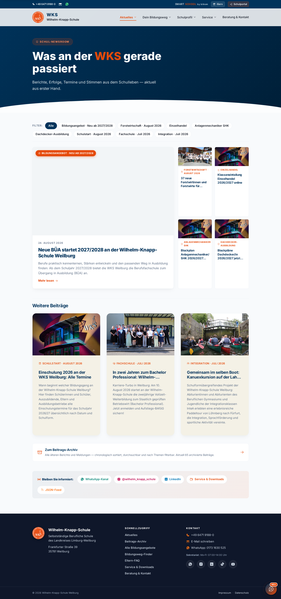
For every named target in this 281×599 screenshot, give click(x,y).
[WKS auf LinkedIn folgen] (212, 564)
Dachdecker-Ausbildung (52, 134)
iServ (220, 4)
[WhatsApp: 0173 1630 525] (67, 4)
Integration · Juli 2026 (173, 134)
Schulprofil (184, 17)
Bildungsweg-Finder (139, 554)
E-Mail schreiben (202, 541)
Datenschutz (242, 592)
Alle (51, 125)
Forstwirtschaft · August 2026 (141, 125)
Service (207, 17)
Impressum (224, 592)
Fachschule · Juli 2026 (134, 134)
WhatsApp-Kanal (96, 479)
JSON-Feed (53, 490)
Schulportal (240, 4)
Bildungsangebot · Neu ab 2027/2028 (87, 125)
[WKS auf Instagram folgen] (201, 564)
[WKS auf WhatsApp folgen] (190, 564)
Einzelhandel (178, 125)
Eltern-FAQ (132, 560)
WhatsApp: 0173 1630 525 (208, 548)
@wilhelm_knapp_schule (139, 479)
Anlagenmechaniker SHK (212, 125)
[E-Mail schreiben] (60, 4)
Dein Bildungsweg (155, 17)
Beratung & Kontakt (236, 17)
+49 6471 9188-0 (45, 4)
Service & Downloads (209, 479)
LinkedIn (175, 479)
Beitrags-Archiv (135, 541)
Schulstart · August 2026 (94, 134)
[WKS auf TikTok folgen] (222, 564)
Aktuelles (126, 17)
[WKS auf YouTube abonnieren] (233, 564)
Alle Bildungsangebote (140, 548)
